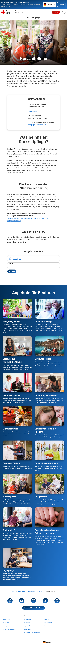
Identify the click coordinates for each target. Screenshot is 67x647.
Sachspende (6, 626)
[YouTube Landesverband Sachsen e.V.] (21, 600)
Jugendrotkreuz (28, 626)
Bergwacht (27, 622)
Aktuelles (47, 619)
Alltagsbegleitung (11, 321)
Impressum (47, 626)
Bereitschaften (28, 619)
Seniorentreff (9, 530)
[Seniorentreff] (17, 517)
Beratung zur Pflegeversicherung (12, 360)
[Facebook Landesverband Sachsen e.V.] (10, 600)
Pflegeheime (41, 496)
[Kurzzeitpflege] (17, 484)
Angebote (11, 257)
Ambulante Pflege (43, 321)
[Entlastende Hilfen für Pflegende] (49, 416)
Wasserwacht (27, 629)
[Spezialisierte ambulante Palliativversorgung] (49, 517)
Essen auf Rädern (11, 463)
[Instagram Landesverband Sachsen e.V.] (33, 600)
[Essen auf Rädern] (17, 450)
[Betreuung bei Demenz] (49, 382)
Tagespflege (8, 570)
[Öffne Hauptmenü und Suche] (64, 12)
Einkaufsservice (10, 428)
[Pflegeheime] (49, 484)
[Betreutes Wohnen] (17, 382)
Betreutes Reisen (43, 358)
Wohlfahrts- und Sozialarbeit (32, 632)
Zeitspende (6, 622)
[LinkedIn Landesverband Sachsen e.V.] (57, 600)
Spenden (56, 12)
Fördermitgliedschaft (8, 629)
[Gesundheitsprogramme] (49, 450)
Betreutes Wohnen (12, 395)
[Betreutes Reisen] (49, 346)
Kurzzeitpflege (9, 496)
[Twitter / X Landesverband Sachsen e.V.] (45, 600)
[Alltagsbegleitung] (17, 309)
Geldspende (6, 619)
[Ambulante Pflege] (49, 309)
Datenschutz (48, 622)
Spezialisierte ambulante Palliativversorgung (47, 532)
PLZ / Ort (11, 264)
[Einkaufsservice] (17, 416)
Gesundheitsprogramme (46, 463)
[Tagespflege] (17, 558)
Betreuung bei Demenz (46, 395)
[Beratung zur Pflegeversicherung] (17, 346)
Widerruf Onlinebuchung (33, 608)
